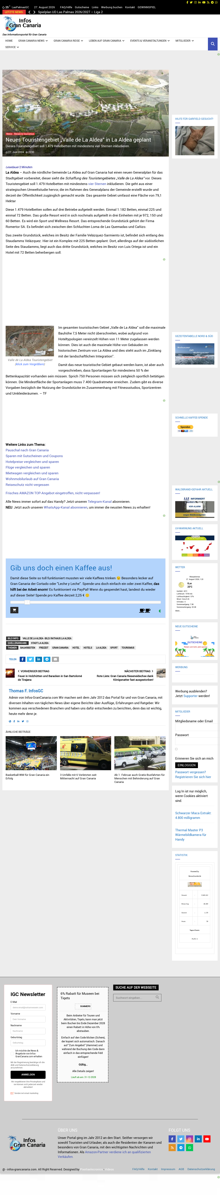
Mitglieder (183, 40)
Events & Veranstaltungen (148, 40)
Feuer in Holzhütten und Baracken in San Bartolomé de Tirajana (50, 677)
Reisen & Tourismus (24, 134)
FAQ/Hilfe (66, 7)
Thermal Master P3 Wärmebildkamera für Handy (190, 835)
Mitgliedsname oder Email (194, 721)
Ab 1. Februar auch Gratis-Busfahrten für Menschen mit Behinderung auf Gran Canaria (139, 778)
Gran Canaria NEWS (31, 40)
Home (9, 40)
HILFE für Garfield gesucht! (194, 119)
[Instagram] (189, 1138)
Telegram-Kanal (100, 501)
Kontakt (130, 7)
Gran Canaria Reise (67, 40)
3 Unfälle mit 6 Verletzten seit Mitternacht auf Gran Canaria (78, 776)
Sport (114, 647)
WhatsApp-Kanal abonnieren (65, 507)
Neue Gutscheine (186, 626)
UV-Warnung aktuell (189, 528)
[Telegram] (180, 1147)
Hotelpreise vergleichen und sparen (32, 461)
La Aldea (101, 647)
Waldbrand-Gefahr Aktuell (194, 489)
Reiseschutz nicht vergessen (27, 484)
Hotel (76, 647)
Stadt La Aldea (39, 643)
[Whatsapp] (189, 1147)
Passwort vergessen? (190, 772)
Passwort (182, 735)
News (9, 134)
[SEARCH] (157, 997)
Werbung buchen (111, 7)
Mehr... (178, 610)
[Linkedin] (198, 1138)
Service (10, 47)
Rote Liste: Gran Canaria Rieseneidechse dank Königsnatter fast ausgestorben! (125, 677)
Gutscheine (82, 7)
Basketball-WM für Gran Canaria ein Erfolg (27, 776)
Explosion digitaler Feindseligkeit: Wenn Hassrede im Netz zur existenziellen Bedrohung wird (104, 12)
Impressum (168, 1169)
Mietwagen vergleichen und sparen (32, 473)
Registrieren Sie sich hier (193, 777)
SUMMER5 (85, 1006)
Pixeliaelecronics (91, 1169)
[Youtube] (206, 1138)
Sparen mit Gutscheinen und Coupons (34, 456)
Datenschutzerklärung (201, 1169)
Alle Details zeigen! (83, 1071)
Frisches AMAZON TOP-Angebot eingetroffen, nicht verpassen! (53, 493)
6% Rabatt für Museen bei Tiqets (80, 995)
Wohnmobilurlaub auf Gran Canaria (32, 479)
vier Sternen (97, 183)
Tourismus (128, 647)
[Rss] (172, 1147)
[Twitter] (180, 1138)
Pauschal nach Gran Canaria (27, 450)
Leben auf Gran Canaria (105, 40)
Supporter (190, 696)
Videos (109, 1169)
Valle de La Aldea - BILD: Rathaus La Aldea (47, 638)
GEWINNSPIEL (147, 7)
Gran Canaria (60, 647)
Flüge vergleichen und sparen (28, 467)
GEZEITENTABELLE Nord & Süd (194, 336)
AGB (181, 1169)
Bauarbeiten (27, 647)
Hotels (88, 647)
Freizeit (43, 647)
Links (95, 7)
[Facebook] (172, 1138)
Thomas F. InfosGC (26, 690)
